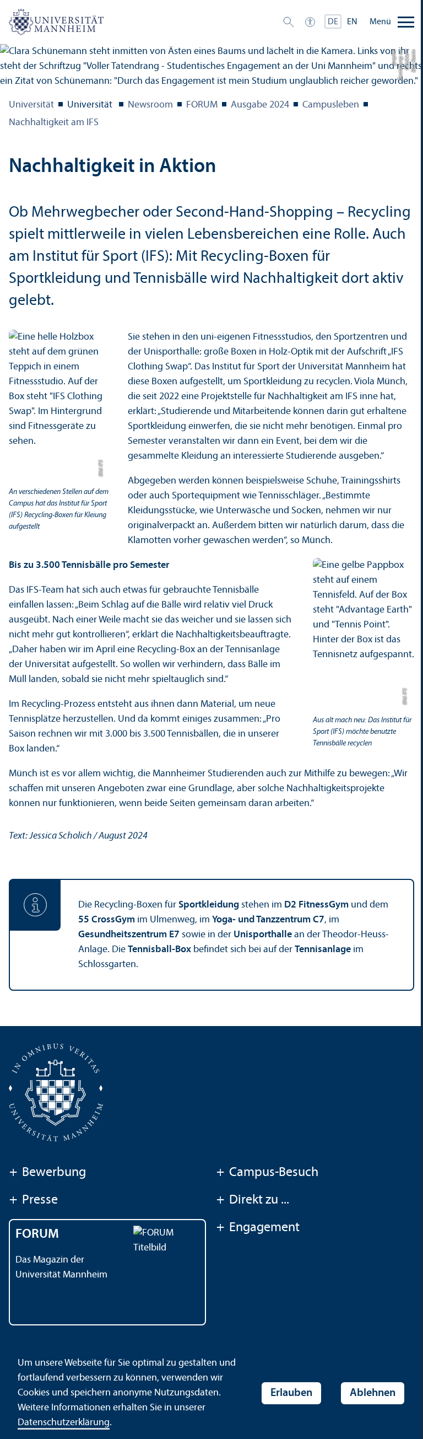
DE (333, 22)
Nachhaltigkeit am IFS (54, 122)
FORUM (202, 105)
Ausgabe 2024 (260, 105)
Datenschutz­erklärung (64, 1422)
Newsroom (150, 105)
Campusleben (330, 105)
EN (352, 22)
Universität (31, 105)
